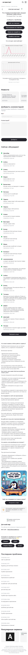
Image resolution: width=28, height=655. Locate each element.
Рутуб (20, 545)
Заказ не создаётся (14, 32)
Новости (7, 646)
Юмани (5, 541)
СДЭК (15, 541)
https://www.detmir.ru (13, 529)
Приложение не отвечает (14, 27)
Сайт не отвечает (14, 23)
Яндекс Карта (7, 545)
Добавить (14, 139)
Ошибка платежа (14, 36)
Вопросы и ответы (14, 646)
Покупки (8, 6)
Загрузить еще (14, 334)
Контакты (21, 646)
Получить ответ (14, 502)
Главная (3, 6)
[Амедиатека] (10, 636)
